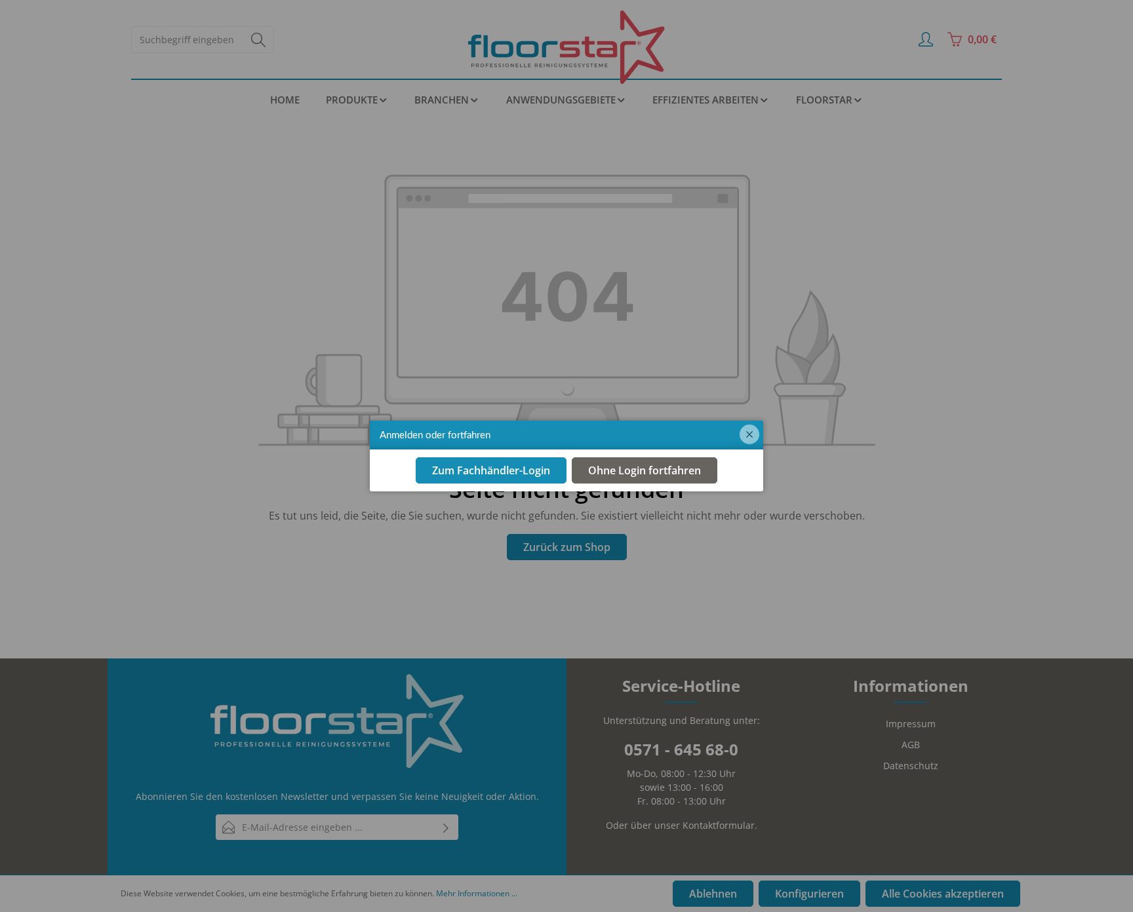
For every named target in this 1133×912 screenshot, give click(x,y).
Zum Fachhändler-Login (491, 471)
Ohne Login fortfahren (644, 471)
